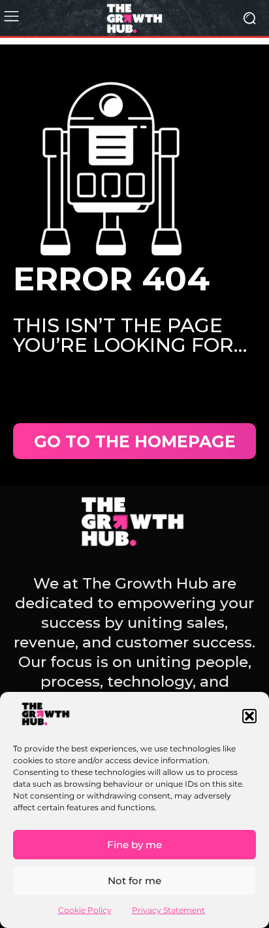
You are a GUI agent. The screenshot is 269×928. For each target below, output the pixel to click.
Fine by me (134, 844)
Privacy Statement (168, 910)
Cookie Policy (85, 910)
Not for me (134, 880)
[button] (249, 716)
